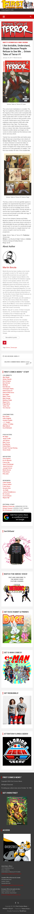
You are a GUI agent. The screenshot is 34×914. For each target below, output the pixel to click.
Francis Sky (6, 462)
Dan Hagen (6, 394)
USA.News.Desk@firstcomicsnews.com (11, 873)
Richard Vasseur (8, 508)
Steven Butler (7, 450)
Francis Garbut (7, 484)
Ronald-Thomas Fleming (10, 448)
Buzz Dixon (6, 416)
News (20, 42)
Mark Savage (6, 398)
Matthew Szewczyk (8, 506)
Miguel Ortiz (6, 402)
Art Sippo (5, 436)
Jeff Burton (6, 440)
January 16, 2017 (8, 57)
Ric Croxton (6, 494)
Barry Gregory (7, 381)
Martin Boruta (18, 57)
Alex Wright (6, 377)
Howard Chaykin (7, 420)
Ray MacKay (6, 444)
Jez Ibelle (5, 490)
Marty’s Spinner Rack (10, 42)
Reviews (25, 42)
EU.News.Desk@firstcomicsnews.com (11, 894)
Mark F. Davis (6, 396)
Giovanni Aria (7, 488)
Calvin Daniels (7, 482)
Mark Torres (6, 442)
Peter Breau (6, 472)
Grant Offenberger (8, 464)
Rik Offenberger (7, 510)
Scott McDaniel (7, 428)
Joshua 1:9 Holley (8, 424)
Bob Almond (6, 387)
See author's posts (11, 337)
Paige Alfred (6, 404)
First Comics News (21, 906)
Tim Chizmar (6, 408)
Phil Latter (6, 474)
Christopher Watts (8, 389)
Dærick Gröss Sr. (8, 390)
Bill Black (5, 385)
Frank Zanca (6, 486)
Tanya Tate (6, 406)
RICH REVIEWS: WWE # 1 (12, 356)
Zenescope (14, 347)
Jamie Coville (7, 438)
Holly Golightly (7, 418)
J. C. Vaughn (6, 422)
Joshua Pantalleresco (9, 492)
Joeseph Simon (7, 468)
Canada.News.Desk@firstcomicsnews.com (12, 885)
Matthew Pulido (7, 400)
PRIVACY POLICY (8, 908)
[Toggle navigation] (3, 17)
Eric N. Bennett (7, 460)
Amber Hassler (7, 379)
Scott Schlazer (7, 496)
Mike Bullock (6, 426)
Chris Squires (7, 458)
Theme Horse (25, 908)
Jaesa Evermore (7, 466)
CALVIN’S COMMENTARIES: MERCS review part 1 (16, 363)
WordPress (23, 911)
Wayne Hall (6, 498)
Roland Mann (6, 446)
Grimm (8, 347)
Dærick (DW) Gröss (8, 392)
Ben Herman (6, 383)
